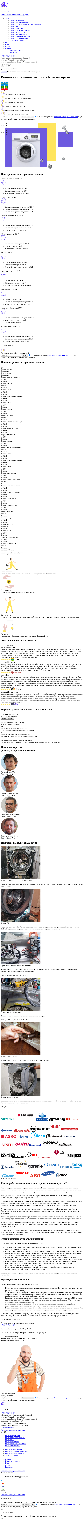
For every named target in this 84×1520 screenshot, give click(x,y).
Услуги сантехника (17, 40)
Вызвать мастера (7, 718)
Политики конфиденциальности (66, 117)
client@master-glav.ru (8, 1427)
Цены (7, 44)
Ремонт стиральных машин (20, 30)
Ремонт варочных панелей (19, 22)
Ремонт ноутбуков (16, 28)
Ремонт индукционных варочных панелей (25, 24)
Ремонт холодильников (18, 34)
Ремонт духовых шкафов (19, 38)
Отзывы (8, 46)
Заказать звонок (27, 117)
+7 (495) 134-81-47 (8, 56)
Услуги (7, 18)
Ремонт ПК (14, 26)
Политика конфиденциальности (13, 1430)
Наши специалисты (17, 50)
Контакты (13, 52)
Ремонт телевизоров (17, 32)
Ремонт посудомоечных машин (21, 36)
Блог (7, 42)
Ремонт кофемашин (17, 20)
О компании (9, 48)
